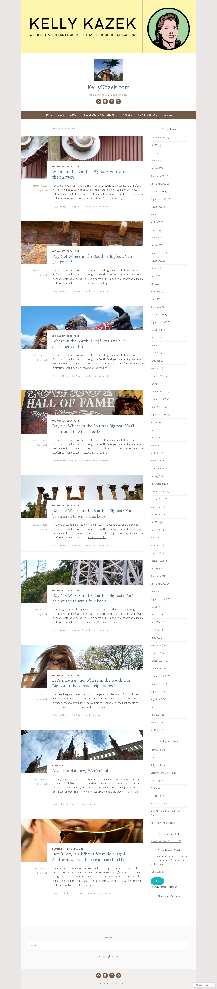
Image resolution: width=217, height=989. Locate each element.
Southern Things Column (80, 893)
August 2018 (156, 606)
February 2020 (157, 468)
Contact (168, 114)
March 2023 (156, 229)
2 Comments (97, 715)
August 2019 (156, 514)
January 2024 (157, 168)
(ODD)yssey (59, 166)
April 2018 (155, 637)
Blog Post (73, 166)
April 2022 (155, 291)
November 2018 (158, 583)
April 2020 (155, 452)
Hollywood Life (158, 749)
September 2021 (159, 322)
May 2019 (155, 537)
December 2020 (158, 391)
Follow (157, 880)
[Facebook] (98, 101)
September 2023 (159, 199)
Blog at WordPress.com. (108, 983)
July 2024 (155, 145)
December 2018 (158, 576)
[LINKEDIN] (105, 975)
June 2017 (155, 714)
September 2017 (159, 691)
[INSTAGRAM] (118, 975)
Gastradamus (157, 788)
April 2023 (155, 222)
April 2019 (155, 545)
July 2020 (155, 429)
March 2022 (156, 299)
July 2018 (155, 614)
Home (48, 114)
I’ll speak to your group (99, 114)
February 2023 (157, 237)
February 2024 (157, 160)
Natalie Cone (157, 757)
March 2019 (156, 553)
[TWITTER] (111, 975)
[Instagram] (118, 101)
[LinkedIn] (105, 101)
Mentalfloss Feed (159, 803)
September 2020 (159, 414)
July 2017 (155, 706)
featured (86, 206)
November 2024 (158, 137)
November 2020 (158, 399)
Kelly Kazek (42, 190)
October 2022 (157, 252)
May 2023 (155, 214)
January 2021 (157, 383)
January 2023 (157, 245)
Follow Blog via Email (169, 850)
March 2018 (156, 645)
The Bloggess (157, 780)
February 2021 (157, 375)
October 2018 (157, 591)
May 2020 (155, 445)
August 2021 (156, 329)
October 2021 (157, 314)
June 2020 (155, 437)
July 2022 (155, 268)
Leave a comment (100, 206)
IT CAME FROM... (158, 795)
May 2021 (155, 352)
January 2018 (157, 660)
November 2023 (158, 183)
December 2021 (158, 306)
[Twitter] (111, 101)
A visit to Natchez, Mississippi (80, 771)
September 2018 (159, 599)
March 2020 (156, 460)
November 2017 (158, 676)
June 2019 (155, 529)
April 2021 (155, 360)
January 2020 (157, 476)
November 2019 (158, 491)
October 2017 (157, 683)
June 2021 (155, 345)
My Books (126, 114)
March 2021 (156, 368)
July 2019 (155, 522)
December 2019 (158, 483)
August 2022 (156, 260)
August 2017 (156, 699)
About (74, 114)
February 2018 (157, 653)
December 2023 (158, 176)
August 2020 (156, 422)
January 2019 (157, 568)
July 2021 (155, 337)
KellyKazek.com (108, 87)
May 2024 (155, 152)
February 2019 (157, 560)
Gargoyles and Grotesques (163, 772)
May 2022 (155, 283)
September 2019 (159, 506)
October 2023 (157, 191)
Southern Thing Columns (67, 848)
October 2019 (157, 499)
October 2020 (157, 406)
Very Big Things (147, 114)
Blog (61, 114)
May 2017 (155, 722)
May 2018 (155, 630)
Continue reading (112, 198)
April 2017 (155, 729)
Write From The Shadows (163, 822)
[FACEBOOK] (98, 975)
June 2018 (155, 622)
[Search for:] (108, 945)
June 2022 (155, 276)
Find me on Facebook (169, 896)
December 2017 (158, 668)
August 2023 (156, 206)
